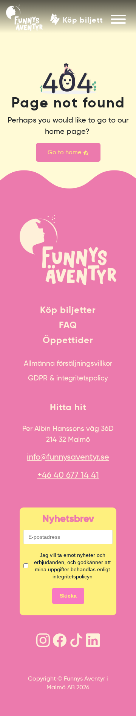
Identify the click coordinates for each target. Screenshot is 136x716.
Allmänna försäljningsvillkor (68, 363)
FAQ (68, 325)
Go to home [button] (65, 152)
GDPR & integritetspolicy (68, 377)
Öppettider (68, 340)
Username (12, 174)
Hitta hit (68, 407)
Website (9, 174)
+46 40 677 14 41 (68, 475)
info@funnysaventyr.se (68, 457)
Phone (7, 174)
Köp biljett (83, 19)
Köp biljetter (68, 310)
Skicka (68, 596)
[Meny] (118, 19)
